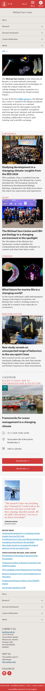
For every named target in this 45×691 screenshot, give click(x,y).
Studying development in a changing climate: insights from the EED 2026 (21, 170)
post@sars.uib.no (8, 632)
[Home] (4, 3)
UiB (3, 51)
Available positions (18, 685)
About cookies (37, 685)
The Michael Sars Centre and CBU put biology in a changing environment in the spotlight (22, 234)
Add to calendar (14, 448)
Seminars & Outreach (10, 32)
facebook (9, 673)
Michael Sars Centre (22, 12)
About (4, 45)
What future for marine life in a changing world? (21, 291)
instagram (4, 673)
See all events (21, 461)
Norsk (24, 4)
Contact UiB (4, 685)
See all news (21, 468)
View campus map (9, 662)
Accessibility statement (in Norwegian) (22, 689)
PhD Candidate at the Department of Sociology (21, 569)
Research (5, 26)
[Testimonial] (22, 489)
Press (29, 685)
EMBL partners (24, 99)
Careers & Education (10, 39)
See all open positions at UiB (14, 587)
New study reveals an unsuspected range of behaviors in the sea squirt (22, 351)
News (4, 20)
